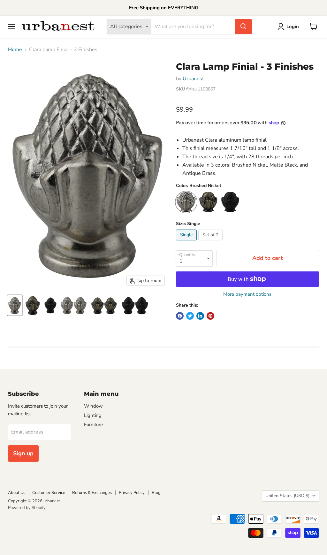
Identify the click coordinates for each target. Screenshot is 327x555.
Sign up (23, 453)
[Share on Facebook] (180, 316)
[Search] (243, 26)
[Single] (187, 242)
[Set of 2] (211, 242)
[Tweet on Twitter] (190, 316)
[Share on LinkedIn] (200, 316)
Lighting (93, 415)
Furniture (93, 424)
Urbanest (193, 78)
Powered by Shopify (27, 508)
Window (93, 406)
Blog (156, 493)
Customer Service (48, 493)
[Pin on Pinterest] (210, 316)
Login (292, 26)
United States (287, 496)
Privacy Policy (132, 493)
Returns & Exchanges (92, 493)
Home (15, 49)
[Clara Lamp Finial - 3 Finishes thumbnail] (14, 305)
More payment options (247, 294)
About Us (16, 493)
